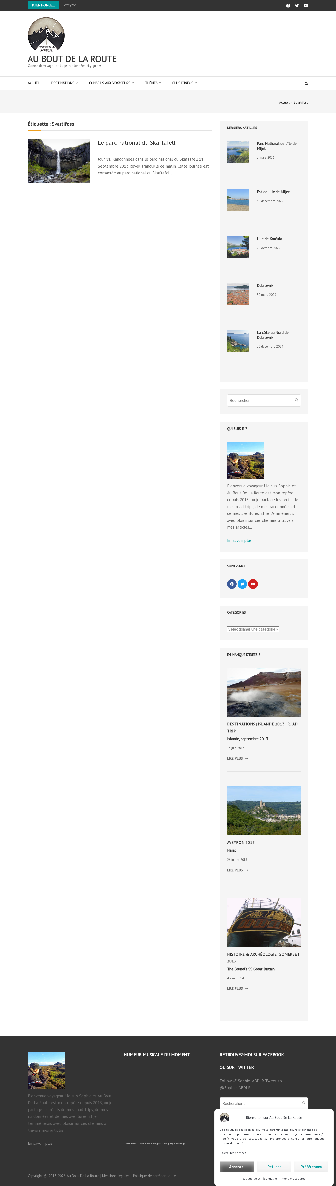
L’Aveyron (69, 5)
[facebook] (232, 584)
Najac (231, 850)
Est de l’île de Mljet (273, 191)
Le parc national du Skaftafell (136, 142)
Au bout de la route (72, 59)
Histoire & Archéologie (252, 954)
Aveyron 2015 (241, 842)
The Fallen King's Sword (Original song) (162, 1143)
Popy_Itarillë (131, 1143)
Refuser (274, 1167)
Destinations (62, 83)
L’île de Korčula (269, 238)
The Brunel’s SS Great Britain (251, 968)
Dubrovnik (265, 285)
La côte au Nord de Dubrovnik (273, 335)
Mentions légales (293, 1178)
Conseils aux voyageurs (109, 83)
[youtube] (253, 584)
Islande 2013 (271, 723)
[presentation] (238, 152)
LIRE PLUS (237, 758)
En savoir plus (239, 540)
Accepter (237, 1167)
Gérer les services (234, 1153)
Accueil (34, 83)
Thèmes (151, 83)
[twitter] (242, 584)
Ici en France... (43, 5)
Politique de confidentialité (259, 1178)
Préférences (311, 1167)
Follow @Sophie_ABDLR (242, 1081)
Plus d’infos (182, 83)
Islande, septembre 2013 (247, 738)
